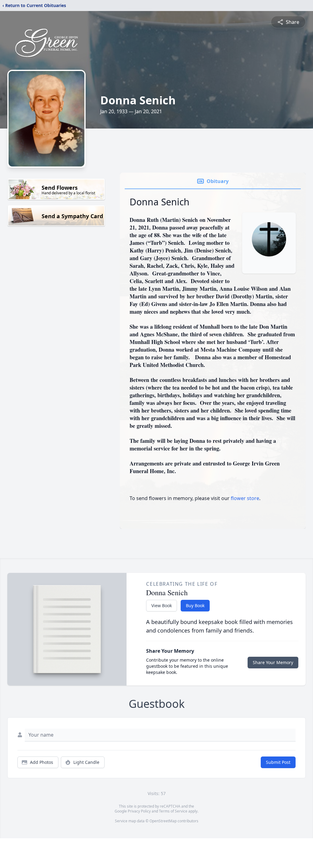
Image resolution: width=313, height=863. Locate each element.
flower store (245, 498)
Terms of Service (173, 811)
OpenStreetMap (163, 821)
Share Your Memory (273, 662)
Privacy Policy (139, 811)
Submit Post (278, 762)
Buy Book (195, 605)
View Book (161, 605)
